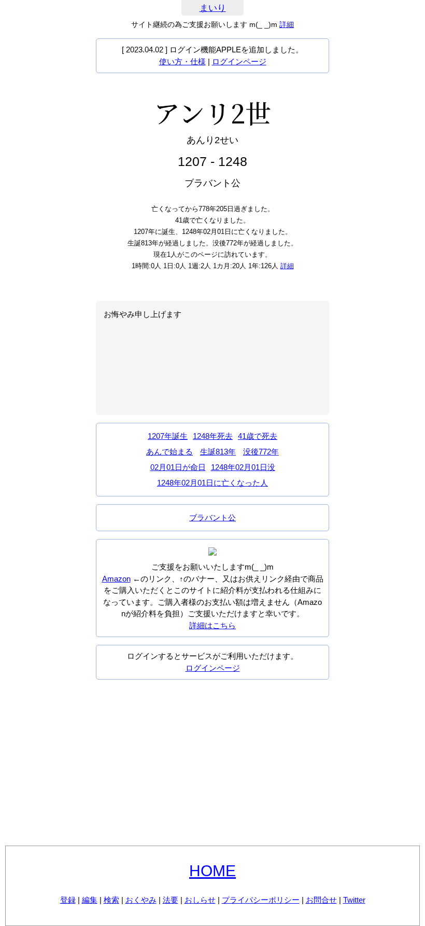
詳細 (286, 24)
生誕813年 (218, 451)
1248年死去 (213, 436)
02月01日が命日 (178, 467)
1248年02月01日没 (243, 467)
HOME (212, 870)
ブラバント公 (212, 517)
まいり (213, 8)
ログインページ (239, 61)
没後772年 (261, 451)
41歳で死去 (257, 436)
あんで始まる (169, 451)
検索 (111, 899)
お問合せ (321, 899)
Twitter (354, 899)
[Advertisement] (212, 762)
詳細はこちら (212, 625)
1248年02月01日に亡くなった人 (212, 482)
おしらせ (200, 899)
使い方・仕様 (182, 61)
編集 (89, 899)
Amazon (116, 578)
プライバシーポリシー (261, 899)
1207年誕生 (168, 436)
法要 (170, 899)
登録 (68, 899)
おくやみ (141, 899)
